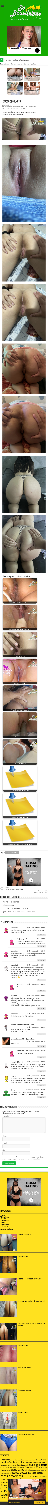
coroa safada (43, 1467)
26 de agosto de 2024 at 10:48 (36, 951)
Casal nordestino (16, 1462)
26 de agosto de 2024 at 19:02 (36, 995)
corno (2, 1467)
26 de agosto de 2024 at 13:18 (36, 965)
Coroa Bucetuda (10, 1467)
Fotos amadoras (16, 64)
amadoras (4, 1460)
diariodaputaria (5, 1470)
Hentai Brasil (4, 1224)
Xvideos (3, 1219)
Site (3, 1150)
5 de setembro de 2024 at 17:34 (36, 939)
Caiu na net (4, 1226)
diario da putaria (20, 1469)
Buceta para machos (10, 902)
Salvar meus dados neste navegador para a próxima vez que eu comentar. (23, 1158)
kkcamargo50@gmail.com (31, 1082)
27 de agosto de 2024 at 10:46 (36, 1027)
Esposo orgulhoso (12, 852)
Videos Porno (5, 1217)
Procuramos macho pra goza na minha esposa (18, 60)
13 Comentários (10, 108)
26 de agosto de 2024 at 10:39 (36, 927)
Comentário (7, 1116)
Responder (41, 935)
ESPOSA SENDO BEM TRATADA (15, 908)
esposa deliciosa (5, 1473)
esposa (33, 1470)
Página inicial (4, 64)
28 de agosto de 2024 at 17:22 (36, 1062)
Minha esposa (8, 905)
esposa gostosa (20, 1472)
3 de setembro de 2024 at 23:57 (36, 1050)
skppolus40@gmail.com (26, 1016)
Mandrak (14, 965)
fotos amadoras (11, 1476)
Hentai (2, 1222)
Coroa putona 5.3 (31, 1467)
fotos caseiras (33, 1476)
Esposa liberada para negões (14, 888)
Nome (4, 1136)
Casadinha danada (34, 1460)
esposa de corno (41, 1470)
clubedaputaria (22, 1465)
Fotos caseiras (19, 107)
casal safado (30, 1462)
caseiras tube (12, 1465)
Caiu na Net (13, 1460)
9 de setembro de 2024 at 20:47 (36, 1090)
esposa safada (36, 1473)
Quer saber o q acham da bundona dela (18, 912)
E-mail (4, 1143)
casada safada (23, 1460)
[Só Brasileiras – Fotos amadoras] (24, 12)
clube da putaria (38, 1464)
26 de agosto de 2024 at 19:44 (36, 984)
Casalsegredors (40, 1462)
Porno (2, 1215)
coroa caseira (19, 1467)
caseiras (3, 1465)
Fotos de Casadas (30, 107)
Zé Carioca (7, 105)
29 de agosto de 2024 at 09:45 (36, 1076)
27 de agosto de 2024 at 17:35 (36, 1041)
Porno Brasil (4, 1220)
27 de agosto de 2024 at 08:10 (36, 1013)
